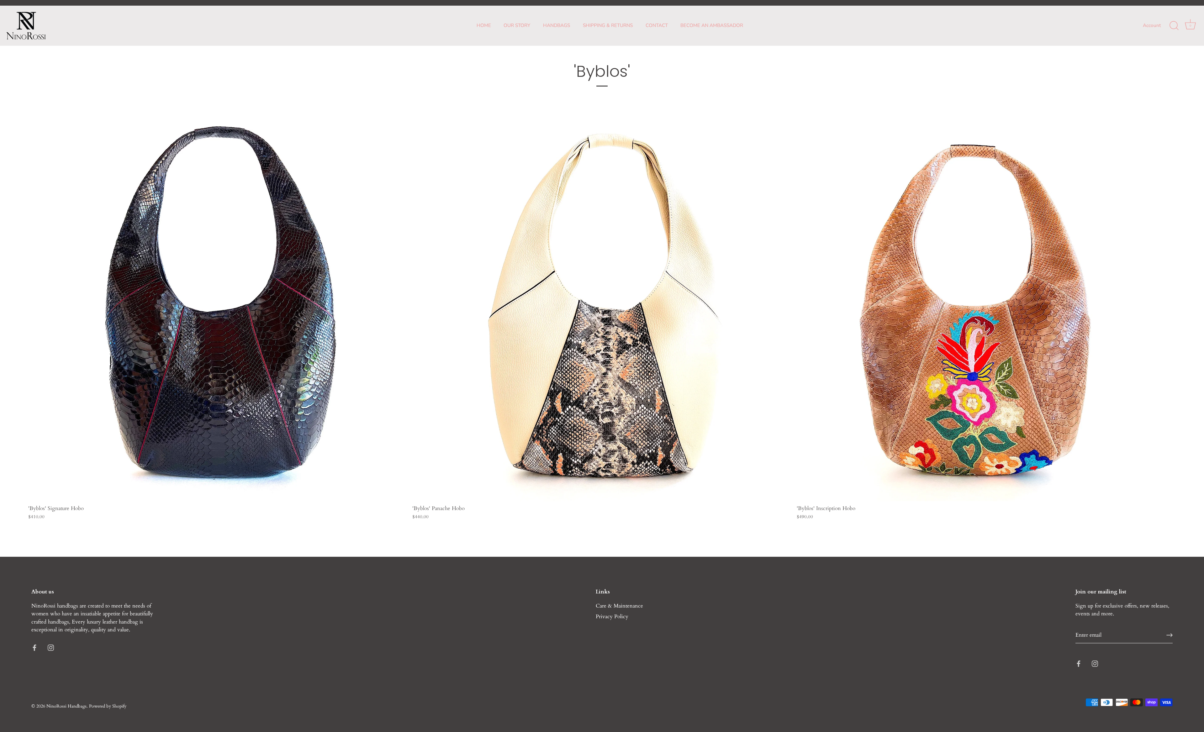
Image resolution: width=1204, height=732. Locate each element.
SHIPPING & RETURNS (608, 25)
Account (1152, 25)
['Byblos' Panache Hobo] (601, 312)
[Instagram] (51, 647)
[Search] (1174, 26)
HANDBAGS (556, 25)
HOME (484, 25)
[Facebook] (34, 647)
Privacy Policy (612, 616)
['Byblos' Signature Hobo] (217, 312)
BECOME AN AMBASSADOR (711, 25)
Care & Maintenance (619, 605)
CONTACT (657, 25)
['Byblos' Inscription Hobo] (986, 312)
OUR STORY (517, 25)
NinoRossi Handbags (66, 706)
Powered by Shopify (107, 706)
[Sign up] (1169, 635)
